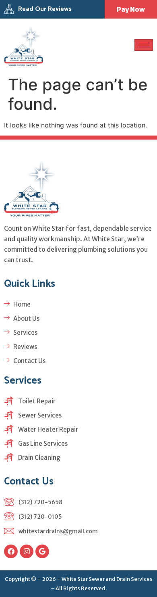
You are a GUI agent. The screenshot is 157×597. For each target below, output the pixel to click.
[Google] (42, 551)
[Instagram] (26, 551)
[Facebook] (11, 551)
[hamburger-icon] (143, 45)
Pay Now (131, 9)
